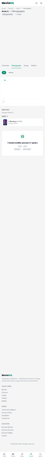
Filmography (16, 65)
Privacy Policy (7, 413)
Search (4, 436)
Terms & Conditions (9, 410)
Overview (5, 65)
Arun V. (18, 8)
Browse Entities (7, 433)
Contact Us (6, 418)
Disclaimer (5, 415)
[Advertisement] (22, 39)
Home (4, 8)
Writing (11, 72)
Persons (11, 8)
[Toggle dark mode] (41, 3)
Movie (8, 3)
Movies (4, 389)
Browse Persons (8, 430)
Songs (26, 65)
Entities (4, 401)
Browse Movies (7, 427)
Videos (33, 65)
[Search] (36, 3)
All (4, 72)
